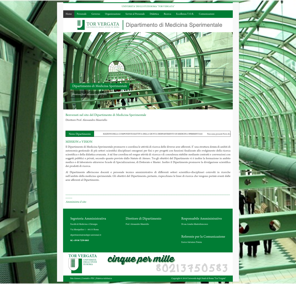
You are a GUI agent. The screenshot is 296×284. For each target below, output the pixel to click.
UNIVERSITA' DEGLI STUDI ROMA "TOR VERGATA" (148, 6)
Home (69, 14)
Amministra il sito (76, 201)
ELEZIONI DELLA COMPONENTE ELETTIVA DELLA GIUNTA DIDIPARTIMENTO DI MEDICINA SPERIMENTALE (117, 134)
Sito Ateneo (75, 278)
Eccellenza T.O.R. (185, 14)
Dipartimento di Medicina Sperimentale (196, 86)
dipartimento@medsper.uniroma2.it (85, 235)
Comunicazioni (206, 14)
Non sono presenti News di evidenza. (187, 134)
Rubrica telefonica (104, 278)
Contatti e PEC (88, 278)
